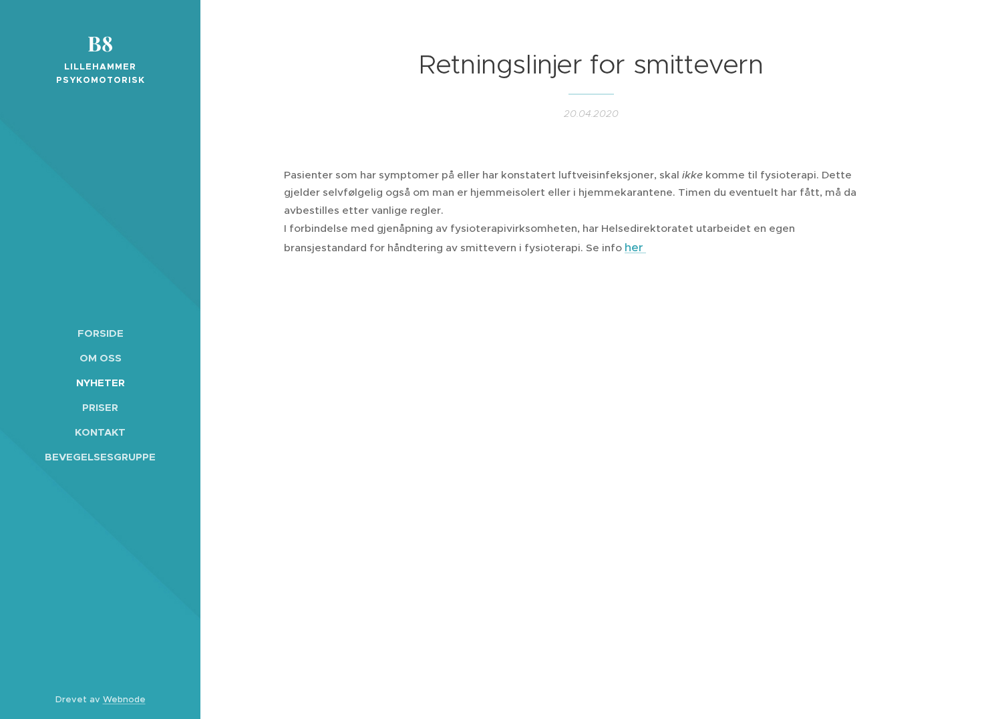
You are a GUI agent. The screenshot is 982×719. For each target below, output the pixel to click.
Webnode (124, 699)
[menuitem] (100, 333)
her (635, 247)
